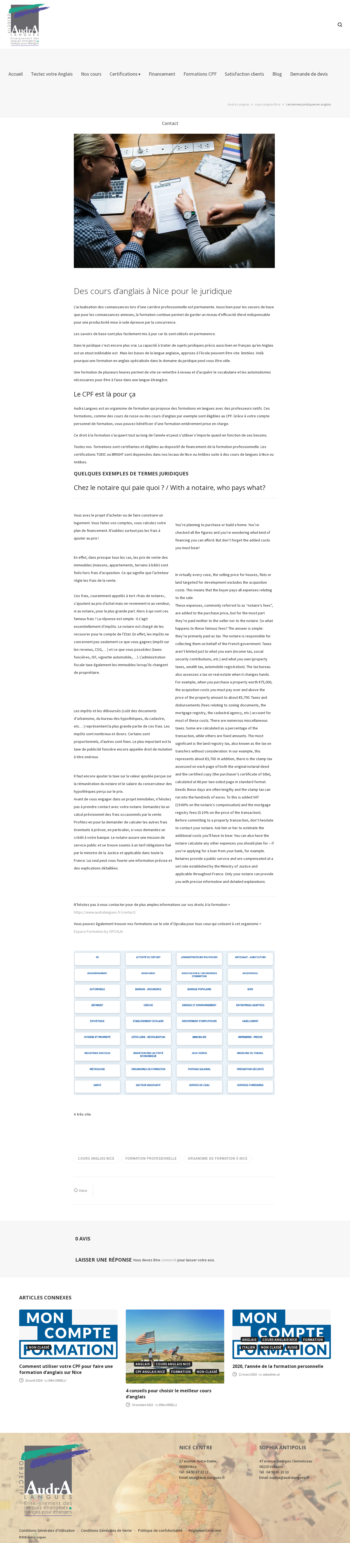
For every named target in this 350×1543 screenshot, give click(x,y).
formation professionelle (151, 1158)
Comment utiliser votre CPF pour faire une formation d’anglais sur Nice (66, 1369)
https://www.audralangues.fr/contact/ (105, 912)
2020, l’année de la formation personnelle (277, 1366)
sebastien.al (271, 1374)
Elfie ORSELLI (57, 1380)
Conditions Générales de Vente (106, 1530)
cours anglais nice (96, 1158)
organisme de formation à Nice (218, 1158)
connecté (169, 1259)
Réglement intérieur (205, 1530)
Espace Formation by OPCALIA (98, 931)
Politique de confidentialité (160, 1530)
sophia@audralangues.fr (289, 1477)
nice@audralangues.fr (207, 1477)
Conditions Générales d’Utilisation (47, 1530)
